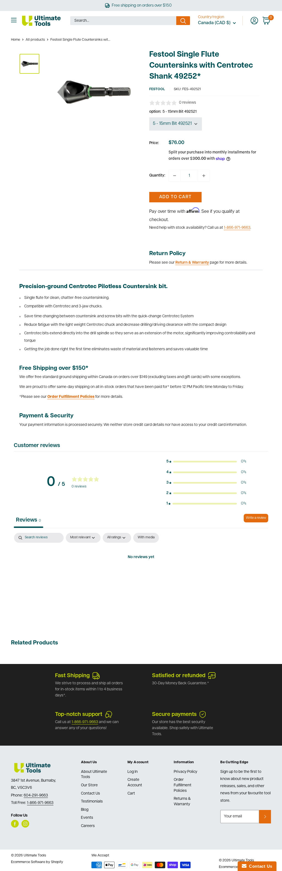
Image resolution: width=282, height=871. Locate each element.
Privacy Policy (185, 772)
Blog (84, 810)
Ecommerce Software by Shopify (37, 862)
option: (173, 112)
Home (15, 40)
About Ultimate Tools (94, 774)
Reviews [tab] (28, 520)
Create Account (135, 782)
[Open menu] (14, 20)
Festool (157, 89)
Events (87, 818)
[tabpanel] (141, 576)
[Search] (183, 20)
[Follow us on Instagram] (25, 824)
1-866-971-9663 (237, 228)
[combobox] (123, 20)
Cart (131, 794)
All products (35, 40)
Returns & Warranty (182, 801)
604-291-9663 (36, 795)
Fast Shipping (72, 676)
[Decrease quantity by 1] (174, 175)
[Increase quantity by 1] (204, 175)
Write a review (256, 518)
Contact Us (90, 794)
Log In (133, 772)
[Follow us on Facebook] (15, 824)
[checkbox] (146, 538)
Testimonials (92, 802)
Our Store (89, 785)
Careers (88, 826)
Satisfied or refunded (178, 676)
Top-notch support (78, 714)
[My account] (254, 20)
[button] (206, 461)
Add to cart (175, 197)
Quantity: (157, 175)
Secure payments (174, 714)
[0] (266, 20)
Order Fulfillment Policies (182, 785)
